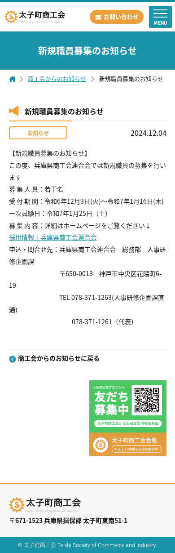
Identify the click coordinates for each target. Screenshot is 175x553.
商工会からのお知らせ (57, 79)
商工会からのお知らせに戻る (59, 358)
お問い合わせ (121, 16)
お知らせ (38, 133)
